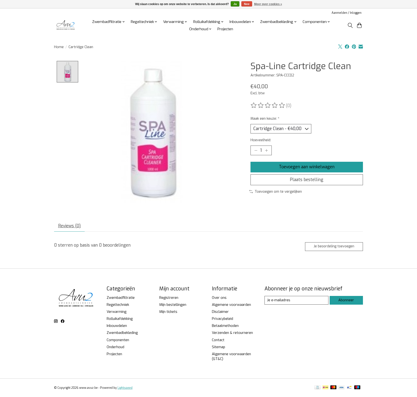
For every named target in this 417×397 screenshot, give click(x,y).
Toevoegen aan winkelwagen (306, 167)
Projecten (225, 29)
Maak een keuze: (264, 118)
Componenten (118, 340)
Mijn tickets (168, 311)
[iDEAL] (325, 387)
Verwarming (116, 311)
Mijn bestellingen (172, 304)
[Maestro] (357, 387)
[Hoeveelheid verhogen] (266, 150)
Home (59, 46)
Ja (235, 4)
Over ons (219, 297)
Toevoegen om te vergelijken (278, 191)
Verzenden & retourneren (232, 332)
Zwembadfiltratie (121, 297)
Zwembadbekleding (122, 332)
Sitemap (218, 347)
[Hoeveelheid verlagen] (255, 150)
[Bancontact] (349, 387)
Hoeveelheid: (260, 140)
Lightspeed (125, 388)
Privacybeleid (222, 318)
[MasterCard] (333, 387)
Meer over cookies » (268, 4)
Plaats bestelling (306, 180)
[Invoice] (317, 387)
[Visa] (341, 387)
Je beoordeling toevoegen (334, 246)
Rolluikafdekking (120, 318)
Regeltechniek (118, 304)
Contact (218, 340)
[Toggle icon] (350, 25)
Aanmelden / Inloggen (346, 13)
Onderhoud (115, 347)
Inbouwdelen (117, 325)
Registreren (168, 297)
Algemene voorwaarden (231, 304)
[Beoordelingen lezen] (268, 105)
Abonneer (346, 300)
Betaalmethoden (225, 325)
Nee (247, 4)
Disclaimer (220, 311)
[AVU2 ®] (66, 25)
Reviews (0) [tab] (69, 226)
